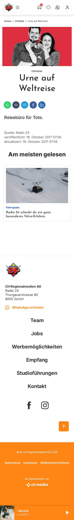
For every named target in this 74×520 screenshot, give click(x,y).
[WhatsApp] (7, 105)
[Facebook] (33, 105)
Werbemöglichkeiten (37, 347)
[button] (57, 7)
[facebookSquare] (29, 405)
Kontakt (37, 386)
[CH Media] (37, 484)
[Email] (24, 105)
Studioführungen (37, 373)
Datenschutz (12, 462)
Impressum (30, 462)
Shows (7, 21)
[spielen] (67, 512)
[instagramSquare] (45, 405)
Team (37, 320)
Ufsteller (19, 21)
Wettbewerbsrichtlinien (54, 462)
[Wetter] (48, 7)
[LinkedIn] (41, 105)
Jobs (37, 333)
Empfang (37, 360)
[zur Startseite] (8, 7)
